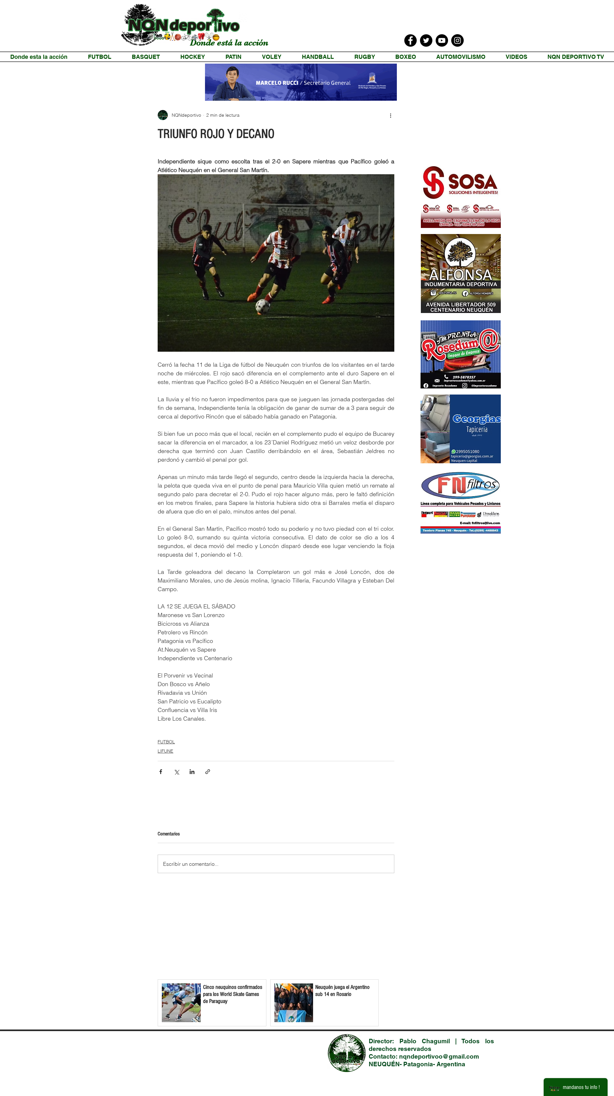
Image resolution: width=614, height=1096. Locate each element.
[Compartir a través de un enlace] (208, 772)
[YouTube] (442, 40)
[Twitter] (426, 40)
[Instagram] (457, 40)
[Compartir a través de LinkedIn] (192, 772)
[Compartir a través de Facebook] (161, 772)
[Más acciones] (390, 115)
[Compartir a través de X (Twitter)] (176, 772)
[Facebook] (410, 40)
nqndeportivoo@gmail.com (439, 1056)
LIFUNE (165, 751)
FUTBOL (166, 742)
